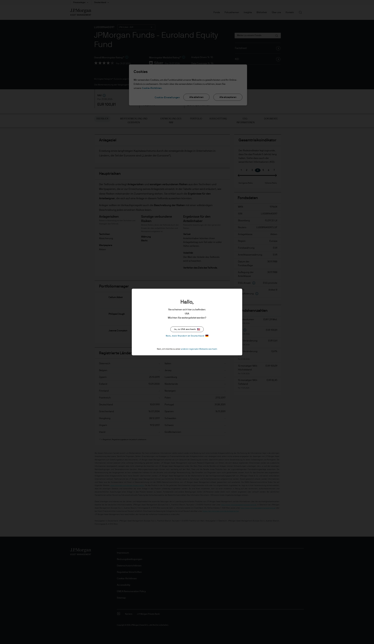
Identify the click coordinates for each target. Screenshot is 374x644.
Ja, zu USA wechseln (185, 329)
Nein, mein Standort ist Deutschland (185, 336)
